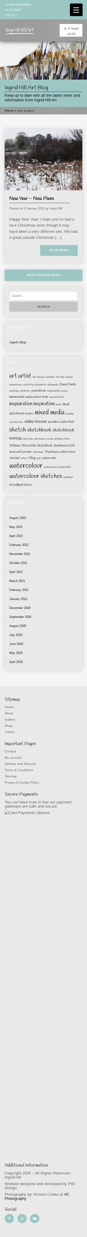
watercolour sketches (35, 476)
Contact (11, 15)
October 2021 (18, 563)
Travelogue (38, 452)
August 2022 (17, 518)
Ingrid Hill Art (56, 397)
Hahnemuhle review (57, 390)
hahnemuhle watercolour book (28, 397)
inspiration (44, 403)
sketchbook (39, 430)
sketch (17, 430)
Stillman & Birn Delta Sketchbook (30, 445)
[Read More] (43, 159)
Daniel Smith (67, 384)
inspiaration (20, 403)
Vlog (31, 457)
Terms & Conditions (19, 770)
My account (13, 757)
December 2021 (19, 554)
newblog (70, 413)
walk (38, 458)
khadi (58, 404)
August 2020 (17, 626)
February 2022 (19, 545)
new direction (16, 422)
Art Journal (38, 377)
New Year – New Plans (31, 198)
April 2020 (16, 662)
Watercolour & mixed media (57, 467)
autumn (69, 377)
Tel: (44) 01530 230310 (18, 4)
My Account (13, 10)
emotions (14, 390)
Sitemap (11, 776)
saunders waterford (61, 422)
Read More (59, 250)
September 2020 (20, 617)
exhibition (25, 390)
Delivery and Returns (20, 764)
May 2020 (16, 653)
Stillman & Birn (62, 438)
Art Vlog (60, 377)
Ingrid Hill (56, 208)
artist (24, 376)
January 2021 (18, 599)
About (9, 713)
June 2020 (16, 644)
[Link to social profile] (9, 1218)
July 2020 (15, 635)
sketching (28, 438)
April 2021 (16, 572)
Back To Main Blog (43, 275)
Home (9, 110)
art (13, 376)
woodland (68, 477)
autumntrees (15, 384)
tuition (23, 458)
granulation (38, 391)
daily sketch (40, 384)
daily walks (53, 384)
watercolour (25, 465)
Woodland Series (20, 485)
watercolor (49, 458)
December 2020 (19, 608)
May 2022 (16, 527)
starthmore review (43, 438)
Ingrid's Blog (17, 342)
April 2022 (16, 536)
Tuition (9, 732)
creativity (28, 384)
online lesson (35, 422)
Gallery (10, 719)
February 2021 (19, 590)
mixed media (49, 413)
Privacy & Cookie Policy (22, 782)
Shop (8, 726)
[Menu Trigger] (76, 9)
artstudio (50, 377)
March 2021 (17, 581)
